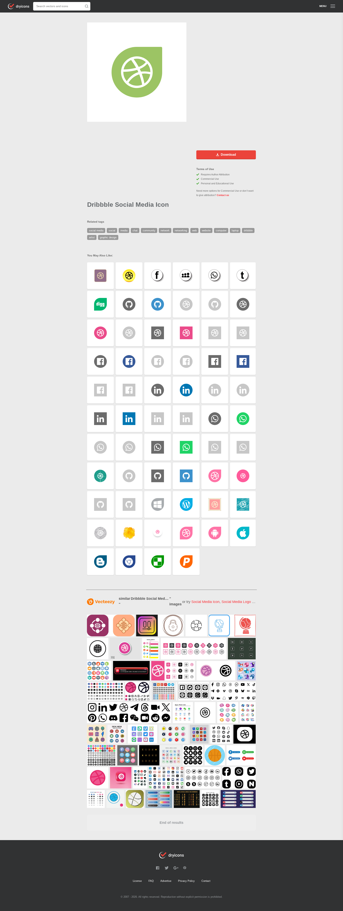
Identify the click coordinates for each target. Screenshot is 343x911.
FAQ (151, 880)
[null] (111, 625)
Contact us (223, 195)
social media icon (205, 602)
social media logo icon (240, 602)
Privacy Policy (186, 880)
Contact (205, 880)
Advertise (165, 880)
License (137, 880)
